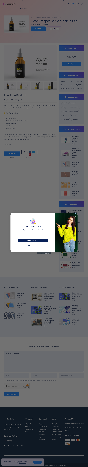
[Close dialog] (75, 215)
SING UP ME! (32, 240)
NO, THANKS (32, 245)
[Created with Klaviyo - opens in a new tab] (44, 253)
